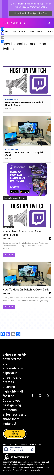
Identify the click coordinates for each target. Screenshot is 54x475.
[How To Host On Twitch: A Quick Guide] (27, 131)
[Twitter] (48, 395)
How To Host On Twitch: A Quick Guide (24, 154)
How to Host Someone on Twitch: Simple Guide (24, 104)
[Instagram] (40, 395)
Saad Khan (8, 109)
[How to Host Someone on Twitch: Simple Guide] (27, 81)
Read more (9, 255)
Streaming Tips (12, 149)
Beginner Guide (11, 99)
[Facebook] (32, 395)
